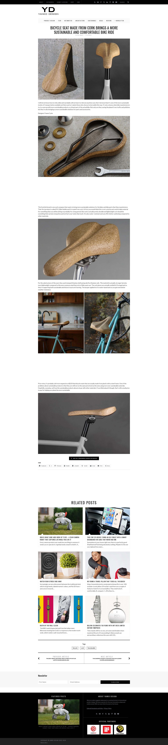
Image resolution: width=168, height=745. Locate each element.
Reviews (109, 21)
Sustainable (92, 21)
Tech (59, 21)
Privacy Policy (107, 708)
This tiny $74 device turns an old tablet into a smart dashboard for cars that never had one (107, 538)
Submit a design (62, 2)
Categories (50, 2)
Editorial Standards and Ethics (95, 708)
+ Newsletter (119, 21)
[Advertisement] (98, 11)
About (41, 2)
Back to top (44, 742)
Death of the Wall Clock (49, 625)
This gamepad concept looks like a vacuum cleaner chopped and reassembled (107, 658)
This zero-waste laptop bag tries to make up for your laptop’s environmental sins (61, 658)
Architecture (80, 21)
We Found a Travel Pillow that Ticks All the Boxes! (106, 581)
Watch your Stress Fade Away (51, 581)
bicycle (75, 648)
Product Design (49, 21)
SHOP (72, 2)
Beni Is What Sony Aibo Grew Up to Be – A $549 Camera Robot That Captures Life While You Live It (59, 538)
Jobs (78, 2)
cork (82, 648)
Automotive (68, 21)
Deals (101, 21)
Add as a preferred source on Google (85, 458)
